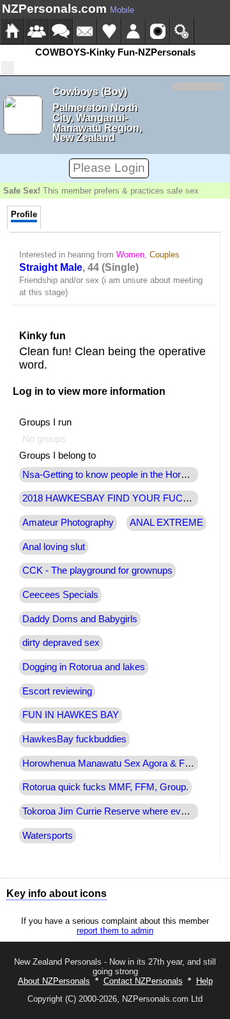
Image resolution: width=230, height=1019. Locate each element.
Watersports (47, 836)
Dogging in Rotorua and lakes (83, 667)
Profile (24, 214)
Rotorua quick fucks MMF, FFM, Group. (105, 787)
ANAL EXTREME (166, 522)
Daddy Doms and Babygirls (79, 619)
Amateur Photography (68, 522)
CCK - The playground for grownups (97, 570)
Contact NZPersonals (143, 981)
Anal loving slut (53, 547)
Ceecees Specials (60, 595)
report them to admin (115, 930)
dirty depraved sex (61, 643)
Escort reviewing (57, 691)
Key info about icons (56, 893)
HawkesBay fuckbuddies (74, 739)
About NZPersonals (54, 981)
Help (204, 981)
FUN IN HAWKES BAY (70, 715)
